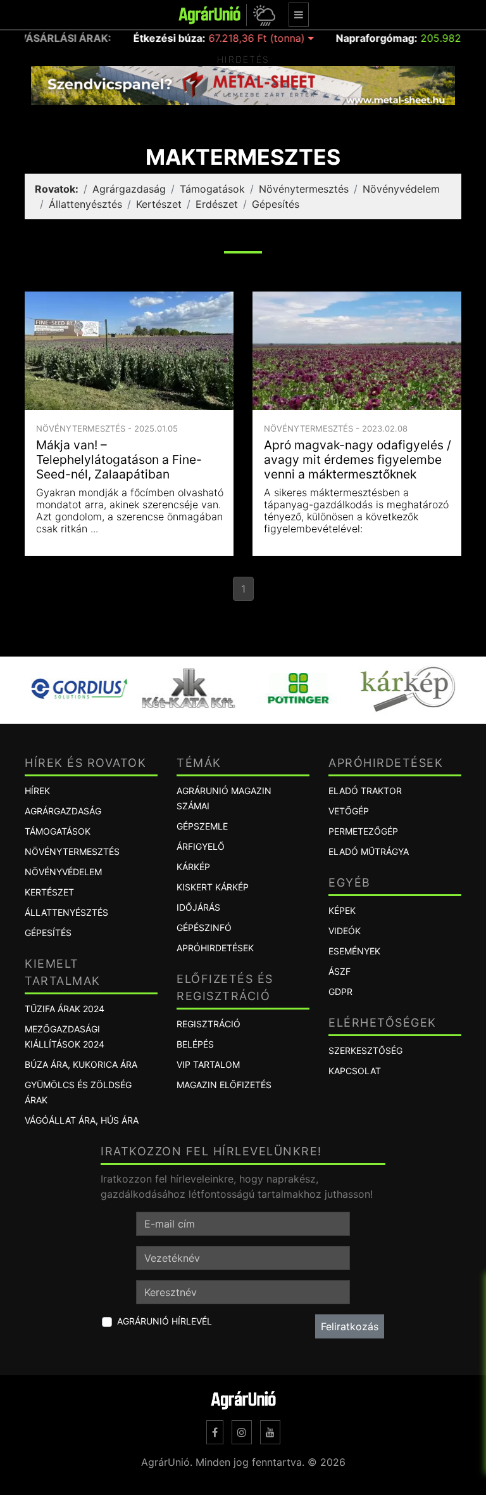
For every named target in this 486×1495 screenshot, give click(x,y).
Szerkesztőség (365, 1050)
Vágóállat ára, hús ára (82, 1120)
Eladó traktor (365, 790)
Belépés (195, 1044)
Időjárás (198, 907)
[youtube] (270, 1432)
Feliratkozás (349, 1326)
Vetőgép (348, 810)
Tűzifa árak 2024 (64, 1008)
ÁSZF (339, 971)
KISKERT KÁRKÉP (213, 887)
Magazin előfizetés (224, 1084)
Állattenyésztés (85, 204)
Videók (344, 930)
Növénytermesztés (304, 189)
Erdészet (217, 204)
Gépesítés (275, 204)
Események (354, 951)
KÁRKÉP (193, 866)
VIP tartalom (208, 1064)
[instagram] (242, 1432)
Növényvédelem (401, 189)
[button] (262, 15)
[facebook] (214, 1432)
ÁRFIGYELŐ (201, 846)
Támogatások (212, 189)
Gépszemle (202, 826)
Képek (342, 910)
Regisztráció (208, 1023)
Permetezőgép (363, 831)
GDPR (340, 991)
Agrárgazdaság (129, 189)
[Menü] (299, 15)
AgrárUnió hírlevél (164, 1321)
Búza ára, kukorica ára (81, 1064)
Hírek (37, 790)
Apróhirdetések (215, 947)
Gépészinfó (204, 927)
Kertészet (159, 204)
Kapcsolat (354, 1070)
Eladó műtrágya (368, 851)
